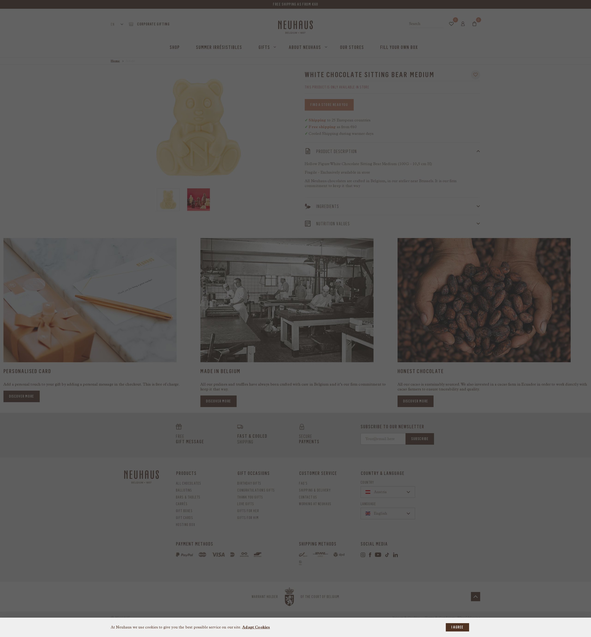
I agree (457, 627)
